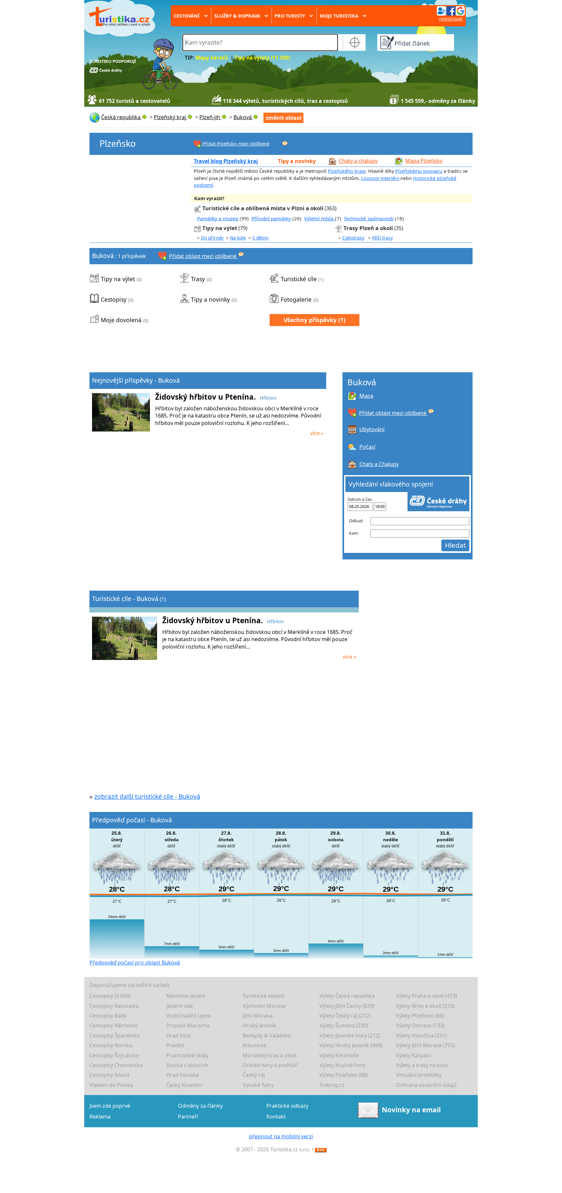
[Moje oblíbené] (285, 143)
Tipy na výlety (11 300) (262, 57)
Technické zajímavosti (369, 218)
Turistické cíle (299, 279)
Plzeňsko (118, 143)
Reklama (100, 1116)
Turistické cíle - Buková (125, 598)
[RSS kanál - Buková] (321, 1149)
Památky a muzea (217, 218)
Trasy (198, 279)
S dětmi (260, 238)
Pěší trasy (382, 238)
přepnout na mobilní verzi (281, 1136)
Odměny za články (200, 1105)
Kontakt (276, 1116)
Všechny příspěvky (310, 320)
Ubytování (371, 429)
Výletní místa (319, 218)
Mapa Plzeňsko (424, 160)
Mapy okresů (211, 57)
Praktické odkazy (287, 1105)
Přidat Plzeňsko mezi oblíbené (235, 144)
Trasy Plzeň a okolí (368, 228)
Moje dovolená (121, 320)
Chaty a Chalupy (379, 464)
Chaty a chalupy (358, 160)
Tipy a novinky (297, 161)
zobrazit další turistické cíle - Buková (147, 796)
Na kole (238, 238)
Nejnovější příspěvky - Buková (136, 380)
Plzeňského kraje (347, 171)
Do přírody (212, 238)
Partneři (188, 1116)
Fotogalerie (296, 299)
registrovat (450, 19)
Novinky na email (411, 1109)
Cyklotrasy (353, 238)
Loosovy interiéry (380, 178)
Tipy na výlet (220, 228)
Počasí (367, 446)
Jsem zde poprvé (109, 1105)
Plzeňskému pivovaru (418, 171)
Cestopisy (114, 299)
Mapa (366, 395)
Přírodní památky (271, 218)
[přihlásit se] (451, 10)
